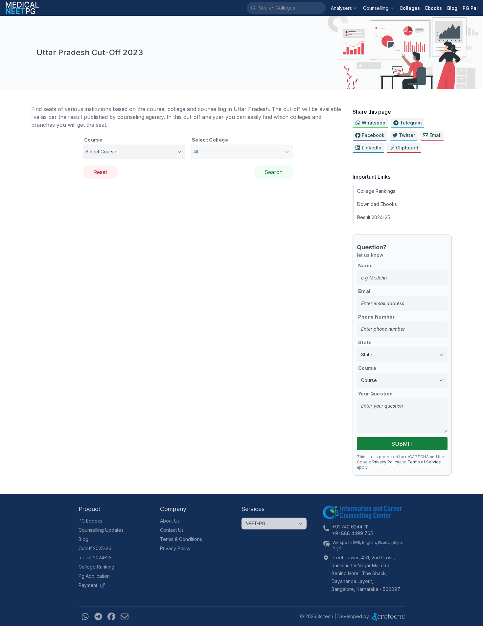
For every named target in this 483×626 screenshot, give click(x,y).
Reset (100, 172)
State (365, 342)
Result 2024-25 (373, 217)
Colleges (410, 8)
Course (93, 140)
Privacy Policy (385, 461)
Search (273, 172)
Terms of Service (424, 461)
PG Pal (470, 8)
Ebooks (433, 8)
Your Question (375, 393)
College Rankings (376, 191)
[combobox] (292, 8)
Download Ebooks (377, 204)
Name (365, 265)
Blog (452, 8)
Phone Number (376, 317)
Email (365, 291)
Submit (402, 443)
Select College (210, 140)
